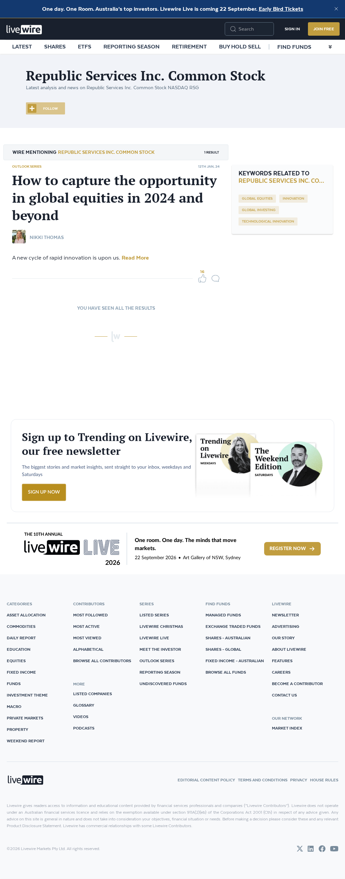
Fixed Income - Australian (235, 660)
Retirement (189, 46)
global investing (259, 210)
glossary (83, 705)
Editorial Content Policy (206, 779)
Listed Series (154, 614)
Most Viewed (87, 637)
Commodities (21, 626)
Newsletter (285, 614)
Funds (14, 683)
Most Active (86, 626)
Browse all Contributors (102, 660)
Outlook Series (26, 166)
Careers (281, 672)
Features (282, 660)
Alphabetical (88, 649)
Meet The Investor (160, 649)
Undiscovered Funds (163, 683)
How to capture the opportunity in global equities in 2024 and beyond (114, 197)
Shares (55, 46)
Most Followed (90, 614)
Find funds (294, 46)
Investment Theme (27, 695)
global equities (257, 199)
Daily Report (21, 637)
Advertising (285, 626)
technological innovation (268, 221)
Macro (14, 706)
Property (17, 729)
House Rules (324, 779)
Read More (134, 257)
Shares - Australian (228, 637)
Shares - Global (223, 649)
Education (18, 649)
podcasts (83, 728)
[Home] (24, 30)
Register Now (288, 548)
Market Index (287, 728)
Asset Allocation (26, 614)
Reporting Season (131, 46)
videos (80, 716)
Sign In (292, 28)
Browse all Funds (226, 672)
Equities (16, 660)
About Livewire (289, 649)
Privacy (298, 779)
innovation (293, 199)
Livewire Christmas (161, 626)
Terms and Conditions (262, 779)
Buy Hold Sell (240, 46)
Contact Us (284, 695)
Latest (22, 46)
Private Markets (25, 717)
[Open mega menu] (330, 47)
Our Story (283, 637)
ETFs (84, 46)
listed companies (92, 693)
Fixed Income (21, 672)
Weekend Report (25, 740)
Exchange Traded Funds (233, 626)
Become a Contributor (297, 683)
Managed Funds (223, 614)
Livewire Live (154, 637)
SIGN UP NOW (44, 492)
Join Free (323, 28)
